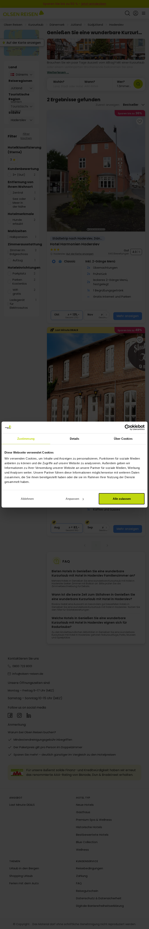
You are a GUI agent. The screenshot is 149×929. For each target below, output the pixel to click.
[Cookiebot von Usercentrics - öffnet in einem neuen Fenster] (128, 427)
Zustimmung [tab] (26, 438)
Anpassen (72, 498)
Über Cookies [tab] (123, 438)
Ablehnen (27, 498)
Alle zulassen (122, 498)
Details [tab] (74, 438)
